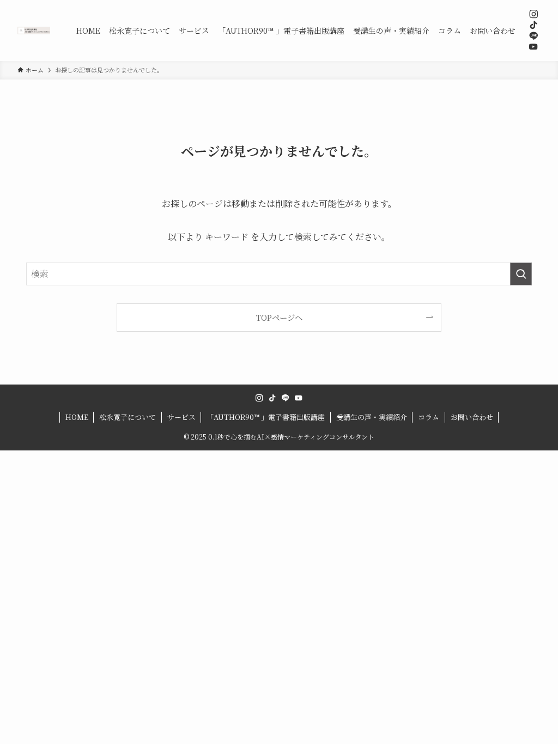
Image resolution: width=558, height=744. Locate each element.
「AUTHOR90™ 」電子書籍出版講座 (266, 417)
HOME (76, 417)
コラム (428, 417)
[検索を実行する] (521, 274)
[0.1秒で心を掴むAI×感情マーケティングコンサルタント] (33, 30)
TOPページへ (279, 317)
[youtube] (533, 46)
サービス (181, 417)
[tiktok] (533, 25)
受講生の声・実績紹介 (371, 417)
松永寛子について (127, 417)
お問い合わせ (472, 417)
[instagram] (533, 14)
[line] (533, 36)
